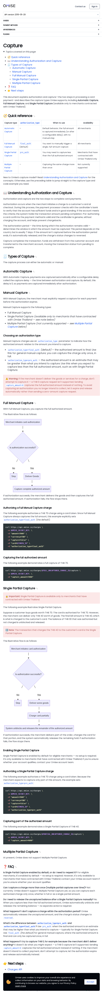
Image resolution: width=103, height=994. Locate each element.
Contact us (80, 6)
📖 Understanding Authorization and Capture (34, 61)
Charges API (15, 969)
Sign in (95, 6)
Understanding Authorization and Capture (65, 177)
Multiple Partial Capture (26, 83)
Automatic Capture (24, 68)
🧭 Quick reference (19, 57)
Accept (90, 981)
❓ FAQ (12, 86)
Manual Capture (22, 71)
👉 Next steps (16, 90)
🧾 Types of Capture (20, 64)
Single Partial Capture (25, 79)
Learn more (20, 986)
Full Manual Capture (24, 75)
